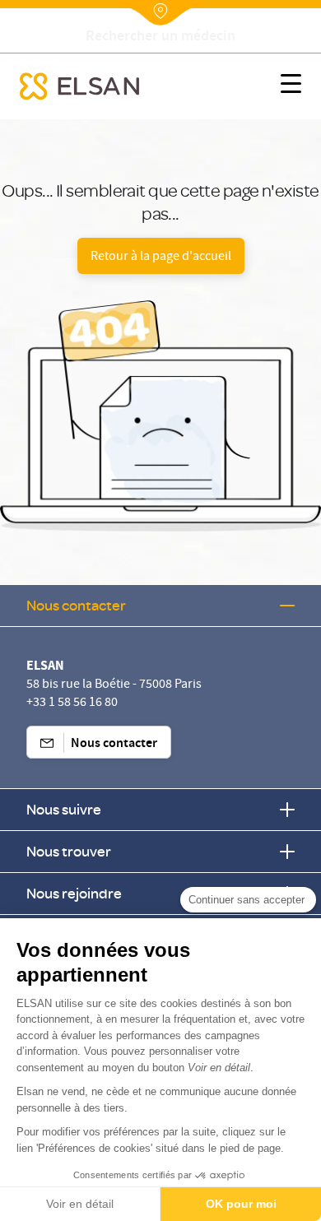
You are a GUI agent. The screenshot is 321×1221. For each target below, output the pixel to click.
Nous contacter (76, 605)
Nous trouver (68, 851)
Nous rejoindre (74, 893)
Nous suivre (63, 809)
